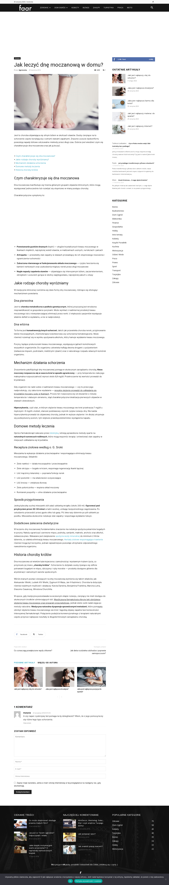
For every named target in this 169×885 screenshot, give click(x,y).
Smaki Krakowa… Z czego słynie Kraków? (132, 180)
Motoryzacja (117, 250)
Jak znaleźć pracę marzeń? (90, 846)
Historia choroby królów (27, 170)
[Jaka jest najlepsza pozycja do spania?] (91, 677)
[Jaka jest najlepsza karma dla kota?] (118, 104)
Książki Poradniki (119, 242)
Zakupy (96, 8)
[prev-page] (57, 697)
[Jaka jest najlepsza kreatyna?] (60, 677)
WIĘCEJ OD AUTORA (48, 662)
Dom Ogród (59, 8)
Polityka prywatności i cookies (88, 881)
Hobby (115, 230)
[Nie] (165, 879)
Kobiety (75, 8)
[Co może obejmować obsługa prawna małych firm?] (20, 823)
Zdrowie (44, 8)
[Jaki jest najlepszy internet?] (118, 129)
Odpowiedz (27, 723)
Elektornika (117, 218)
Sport (114, 266)
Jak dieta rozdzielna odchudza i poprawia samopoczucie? (88, 652)
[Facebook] (153, 2)
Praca (120, 8)
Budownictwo (118, 211)
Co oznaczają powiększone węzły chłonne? (33, 650)
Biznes (86, 8)
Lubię (151, 59)
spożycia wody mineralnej (68, 536)
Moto (129, 8)
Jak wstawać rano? (87, 834)
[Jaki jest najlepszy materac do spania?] (118, 116)
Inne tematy (117, 234)
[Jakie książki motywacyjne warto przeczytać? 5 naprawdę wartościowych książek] (20, 848)
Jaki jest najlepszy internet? (140, 126)
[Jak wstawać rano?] (69, 837)
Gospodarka (117, 226)
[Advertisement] (84, 31)
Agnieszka (23, 70)
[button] (152, 8)
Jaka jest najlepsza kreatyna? (57, 689)
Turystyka (109, 8)
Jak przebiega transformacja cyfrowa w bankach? (136, 163)
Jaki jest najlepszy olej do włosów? (28, 689)
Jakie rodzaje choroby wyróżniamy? (32, 159)
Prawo (115, 262)
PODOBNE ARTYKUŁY (24, 662)
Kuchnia (115, 246)
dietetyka (54, 433)
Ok (70, 881)
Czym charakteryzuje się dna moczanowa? (35, 156)
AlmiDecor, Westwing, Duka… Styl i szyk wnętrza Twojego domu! (91, 823)
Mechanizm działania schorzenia (31, 163)
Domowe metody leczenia (28, 166)
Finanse (115, 222)
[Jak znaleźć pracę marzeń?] (69, 849)
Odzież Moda (118, 254)
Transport (116, 270)
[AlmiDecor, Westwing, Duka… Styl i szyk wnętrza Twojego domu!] (69, 823)
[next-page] (61, 697)
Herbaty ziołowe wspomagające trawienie (83, 539)
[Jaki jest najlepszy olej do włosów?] (28, 677)
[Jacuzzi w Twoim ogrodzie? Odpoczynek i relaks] (20, 836)
